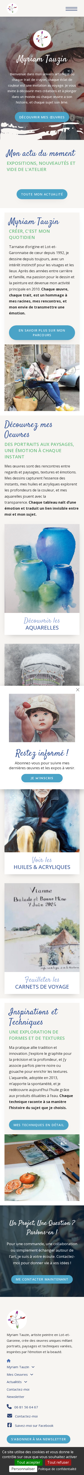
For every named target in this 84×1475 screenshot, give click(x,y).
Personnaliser (23, 1468)
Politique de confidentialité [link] (57, 1469)
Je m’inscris (41, 778)
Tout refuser (58, 1462)
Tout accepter (28, 1462)
